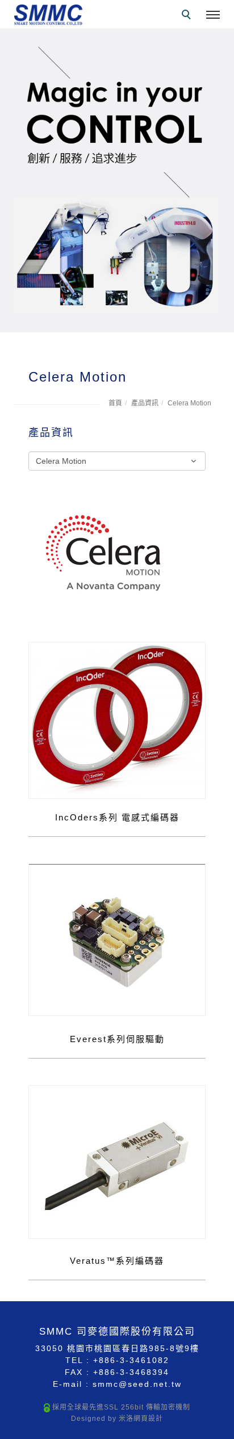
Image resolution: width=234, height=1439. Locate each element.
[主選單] (212, 15)
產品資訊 (144, 403)
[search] (188, 15)
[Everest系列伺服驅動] (117, 938)
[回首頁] (48, 15)
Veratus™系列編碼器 (117, 1261)
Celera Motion (189, 403)
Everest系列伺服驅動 (117, 1039)
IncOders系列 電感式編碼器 (117, 817)
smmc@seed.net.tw (137, 1384)
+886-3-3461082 (131, 1360)
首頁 (115, 403)
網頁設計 (148, 1419)
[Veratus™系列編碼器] (117, 1161)
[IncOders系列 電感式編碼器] (117, 719)
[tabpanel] (117, 180)
